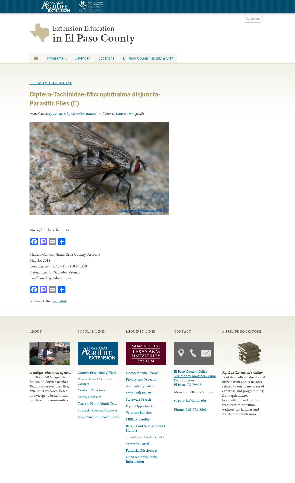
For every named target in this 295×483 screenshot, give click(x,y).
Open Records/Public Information (142, 459)
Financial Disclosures (142, 450)
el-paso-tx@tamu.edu (190, 400)
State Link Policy (138, 392)
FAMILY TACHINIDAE (51, 83)
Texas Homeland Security (145, 437)
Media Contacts (89, 396)
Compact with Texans (142, 372)
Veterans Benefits (139, 412)
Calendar (82, 58)
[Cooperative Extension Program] (103, 7)
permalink (59, 301)
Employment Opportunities (98, 417)
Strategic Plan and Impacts (97, 410)
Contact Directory (91, 390)
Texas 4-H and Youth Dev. (97, 403)
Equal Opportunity (140, 406)
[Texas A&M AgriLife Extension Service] (55, 7)
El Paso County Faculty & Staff (148, 58)
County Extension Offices (97, 372)
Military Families (138, 419)
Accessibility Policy (140, 386)
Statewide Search (138, 399)
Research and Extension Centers (96, 381)
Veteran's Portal (137, 443)
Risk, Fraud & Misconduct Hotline (145, 428)
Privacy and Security (141, 379)
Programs (53, 58)
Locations (106, 58)
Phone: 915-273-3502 (190, 409)
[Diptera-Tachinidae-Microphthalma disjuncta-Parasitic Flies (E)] (99, 213)
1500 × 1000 (124, 113)
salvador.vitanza (83, 113)
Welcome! (36, 58)
